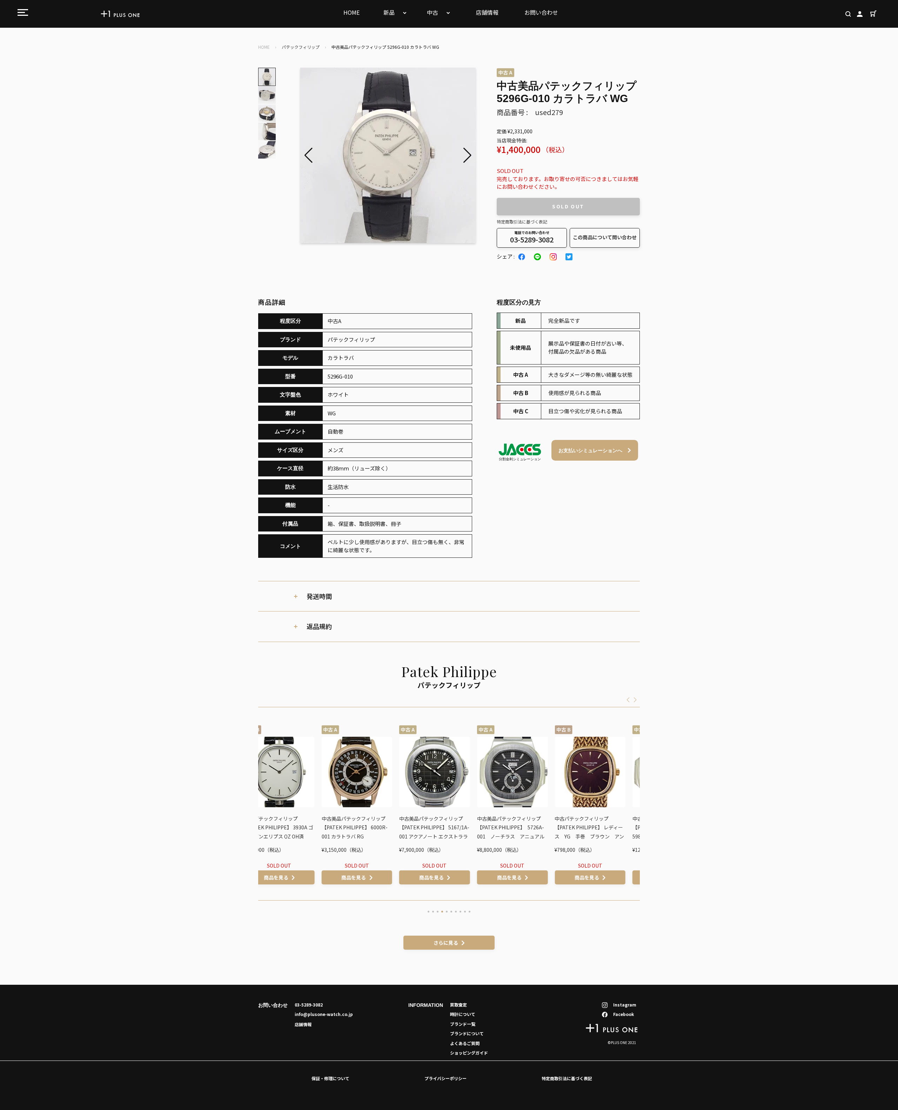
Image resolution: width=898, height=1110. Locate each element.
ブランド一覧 (462, 1024)
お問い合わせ (541, 12)
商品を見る (290, 877)
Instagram (624, 1005)
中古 (433, 12)
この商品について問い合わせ (605, 237)
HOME (351, 12)
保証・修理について (330, 1078)
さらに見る (446, 942)
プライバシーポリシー (445, 1078)
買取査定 (458, 1005)
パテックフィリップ (301, 47)
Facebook (623, 1014)
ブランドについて (467, 1033)
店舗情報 (487, 12)
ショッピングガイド (469, 1053)
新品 (389, 12)
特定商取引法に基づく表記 (522, 222)
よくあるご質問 (465, 1043)
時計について (462, 1014)
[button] (467, 155)
